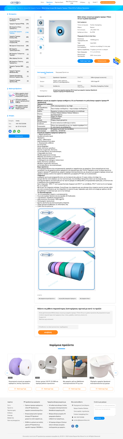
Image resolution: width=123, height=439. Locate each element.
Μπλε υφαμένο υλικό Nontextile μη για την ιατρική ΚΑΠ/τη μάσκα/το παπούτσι (22, 95)
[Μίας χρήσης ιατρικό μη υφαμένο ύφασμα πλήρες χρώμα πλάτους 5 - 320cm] (12, 107)
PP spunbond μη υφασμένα (19, 19)
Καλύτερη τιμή (85, 61)
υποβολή (48, 332)
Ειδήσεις (10, 413)
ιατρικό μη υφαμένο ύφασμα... (19, 32)
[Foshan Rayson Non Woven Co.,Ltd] (15, 3)
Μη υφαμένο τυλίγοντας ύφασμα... (19, 54)
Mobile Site (10, 418)
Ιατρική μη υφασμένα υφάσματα (67, 298)
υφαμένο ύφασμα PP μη (19, 23)
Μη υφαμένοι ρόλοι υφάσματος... (19, 27)
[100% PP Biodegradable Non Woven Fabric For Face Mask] (60, 31)
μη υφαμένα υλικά (85, 298)
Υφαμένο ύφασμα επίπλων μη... (19, 37)
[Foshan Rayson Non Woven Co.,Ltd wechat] (18, 131)
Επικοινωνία (19, 136)
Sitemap (9, 415)
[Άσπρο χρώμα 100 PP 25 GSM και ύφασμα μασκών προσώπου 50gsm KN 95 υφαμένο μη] (47, 366)
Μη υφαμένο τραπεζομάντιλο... (19, 49)
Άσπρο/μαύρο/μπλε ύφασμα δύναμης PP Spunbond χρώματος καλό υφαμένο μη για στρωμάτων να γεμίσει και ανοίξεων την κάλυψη (34, 416)
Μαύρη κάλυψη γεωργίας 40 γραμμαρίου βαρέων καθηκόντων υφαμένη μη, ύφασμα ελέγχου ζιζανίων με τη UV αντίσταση (57, 416)
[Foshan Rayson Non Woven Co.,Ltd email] (10, 131)
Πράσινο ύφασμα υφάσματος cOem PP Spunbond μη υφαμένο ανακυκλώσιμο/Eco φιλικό (34, 408)
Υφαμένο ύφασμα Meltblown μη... (19, 71)
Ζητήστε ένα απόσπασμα (108, 2)
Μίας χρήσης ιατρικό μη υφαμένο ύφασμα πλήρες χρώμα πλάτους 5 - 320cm (21, 107)
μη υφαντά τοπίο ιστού (19, 45)
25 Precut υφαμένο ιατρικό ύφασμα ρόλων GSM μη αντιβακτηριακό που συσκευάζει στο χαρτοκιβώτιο (22, 101)
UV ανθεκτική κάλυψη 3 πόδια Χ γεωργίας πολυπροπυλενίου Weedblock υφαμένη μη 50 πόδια (58, 408)
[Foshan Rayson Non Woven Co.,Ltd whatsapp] (14, 131)
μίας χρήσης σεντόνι (19, 58)
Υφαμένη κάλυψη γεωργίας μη (56, 402)
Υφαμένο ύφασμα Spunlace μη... (19, 81)
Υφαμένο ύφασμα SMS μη (19, 67)
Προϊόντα (10, 408)
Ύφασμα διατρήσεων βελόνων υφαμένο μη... (19, 76)
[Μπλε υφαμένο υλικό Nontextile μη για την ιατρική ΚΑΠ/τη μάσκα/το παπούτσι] (12, 95)
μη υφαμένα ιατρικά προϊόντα (47, 298)
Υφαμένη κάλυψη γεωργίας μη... (19, 41)
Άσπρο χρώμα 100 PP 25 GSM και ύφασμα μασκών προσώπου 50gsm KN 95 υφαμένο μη (47, 383)
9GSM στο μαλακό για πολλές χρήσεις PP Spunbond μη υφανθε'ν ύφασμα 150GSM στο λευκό (34, 425)
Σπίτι (9, 405)
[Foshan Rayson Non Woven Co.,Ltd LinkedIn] (76, 426)
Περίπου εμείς (11, 410)
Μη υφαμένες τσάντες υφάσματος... (19, 62)
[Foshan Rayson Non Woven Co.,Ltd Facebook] (72, 426)
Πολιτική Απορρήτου (13, 420)
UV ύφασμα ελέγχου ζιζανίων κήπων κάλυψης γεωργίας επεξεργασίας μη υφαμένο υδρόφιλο (58, 425)
